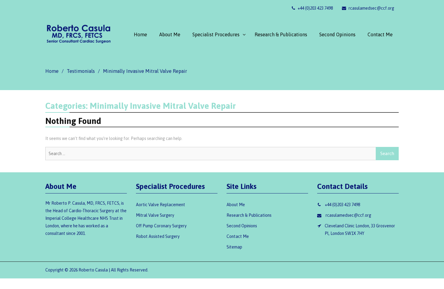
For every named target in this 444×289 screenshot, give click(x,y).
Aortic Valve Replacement (160, 204)
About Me (169, 34)
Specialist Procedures (216, 34)
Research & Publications (281, 34)
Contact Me (380, 34)
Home (140, 34)
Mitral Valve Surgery (155, 215)
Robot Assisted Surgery (158, 236)
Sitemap (234, 247)
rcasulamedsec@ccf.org (371, 8)
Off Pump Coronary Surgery (161, 225)
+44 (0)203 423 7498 (315, 8)
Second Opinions (337, 34)
